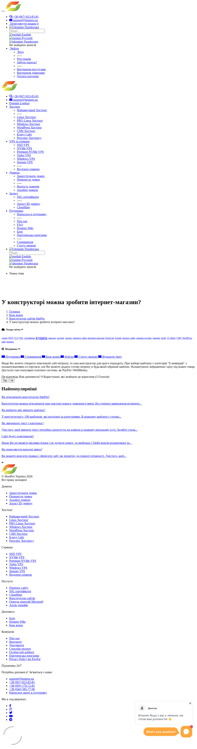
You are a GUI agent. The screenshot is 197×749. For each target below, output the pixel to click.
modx (163, 338)
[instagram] (10, 709)
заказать (52, 338)
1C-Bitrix (171, 338)
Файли (69, 356)
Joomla (118, 338)
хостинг (60, 338)
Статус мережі (88, 356)
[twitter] (10, 712)
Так (5, 380)
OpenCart (109, 338)
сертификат (29, 338)
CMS (178, 338)
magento (156, 338)
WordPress (187, 338)
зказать (68, 338)
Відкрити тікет (112, 356)
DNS (10, 338)
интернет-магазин (96, 338)
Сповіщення (33, 356)
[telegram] (10, 719)
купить (41, 337)
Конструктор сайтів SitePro (27, 318)
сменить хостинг (144, 338)
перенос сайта (128, 338)
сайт (4, 341)
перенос (10, 341)
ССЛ (16, 338)
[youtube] (11, 716)
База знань (16, 315)
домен (5, 338)
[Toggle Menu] (3, 11)
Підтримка (13, 356)
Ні (12, 380)
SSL (21, 338)
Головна (14, 311)
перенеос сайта (80, 338)
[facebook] (10, 705)
